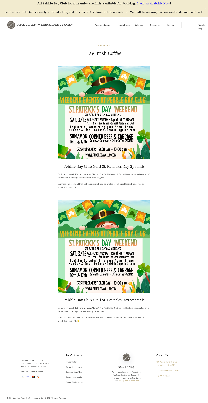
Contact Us (155, 25)
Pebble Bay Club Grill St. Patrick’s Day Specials (104, 166)
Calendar (139, 25)
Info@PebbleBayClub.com (168, 370)
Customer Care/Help (74, 372)
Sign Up (170, 25)
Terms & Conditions (74, 367)
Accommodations (102, 25)
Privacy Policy (71, 362)
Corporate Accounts (74, 377)
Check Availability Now (153, 3)
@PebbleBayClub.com (131, 381)
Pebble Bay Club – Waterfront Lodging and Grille (45, 25)
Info (120, 381)
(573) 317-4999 (164, 376)
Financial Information (74, 382)
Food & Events (123, 25)
